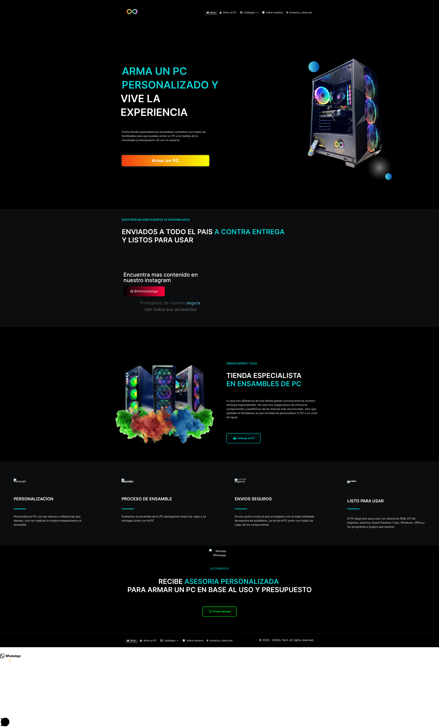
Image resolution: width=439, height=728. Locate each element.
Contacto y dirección (300, 12)
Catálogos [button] (249, 12)
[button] (219, 648)
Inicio (213, 12)
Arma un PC (229, 12)
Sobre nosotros (274, 12)
